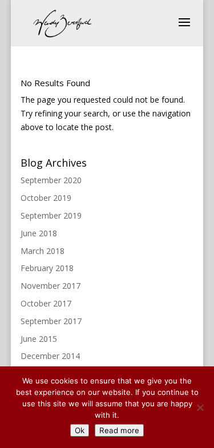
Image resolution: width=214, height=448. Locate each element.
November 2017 (50, 285)
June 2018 (39, 233)
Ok (79, 430)
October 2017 (46, 303)
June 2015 (39, 338)
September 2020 (51, 180)
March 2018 (42, 250)
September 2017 (51, 321)
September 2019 (51, 215)
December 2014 (50, 355)
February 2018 (47, 268)
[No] (199, 407)
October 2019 (46, 197)
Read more (119, 430)
